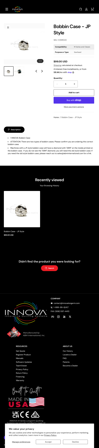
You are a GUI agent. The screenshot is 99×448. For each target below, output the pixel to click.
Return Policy (22, 373)
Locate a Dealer (70, 354)
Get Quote (20, 351)
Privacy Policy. (50, 435)
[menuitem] (32, 351)
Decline (75, 442)
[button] (81, 9)
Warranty (20, 380)
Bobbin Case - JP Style (71, 117)
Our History (68, 351)
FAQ (64, 358)
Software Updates (24, 362)
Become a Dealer (70, 365)
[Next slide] (42, 71)
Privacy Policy (22, 369)
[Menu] (7, 9)
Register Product (23, 354)
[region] (49, 2)
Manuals (19, 358)
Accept (48, 442)
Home (56, 117)
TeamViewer (21, 365)
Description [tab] (16, 130)
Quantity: (58, 78)
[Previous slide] (36, 71)
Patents (66, 362)
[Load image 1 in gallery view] (9, 71)
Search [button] (51, 268)
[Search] (80, 9)
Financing (20, 376)
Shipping (57, 65)
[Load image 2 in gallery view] (19, 71)
